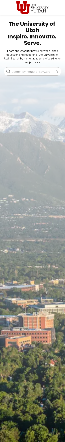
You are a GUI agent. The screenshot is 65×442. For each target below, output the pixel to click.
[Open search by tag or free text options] (57, 71)
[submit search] (8, 71)
